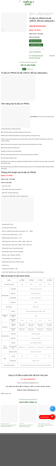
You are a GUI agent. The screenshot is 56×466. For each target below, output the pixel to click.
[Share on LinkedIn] (43, 49)
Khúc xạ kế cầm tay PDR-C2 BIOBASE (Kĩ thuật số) (26, 425)
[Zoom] (3, 30)
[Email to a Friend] (38, 49)
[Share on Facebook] (33, 49)
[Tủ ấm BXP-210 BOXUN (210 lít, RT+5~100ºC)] (46, 413)
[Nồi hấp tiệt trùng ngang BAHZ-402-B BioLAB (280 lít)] (9, 413)
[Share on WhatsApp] (30, 49)
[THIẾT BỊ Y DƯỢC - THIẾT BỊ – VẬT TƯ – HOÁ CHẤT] (28, 3)
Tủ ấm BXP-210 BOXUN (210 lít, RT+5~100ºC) (45, 425)
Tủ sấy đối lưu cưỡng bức (43, 14)
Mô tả (24, 69)
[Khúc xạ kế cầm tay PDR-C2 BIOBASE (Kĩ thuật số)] (28, 413)
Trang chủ (32, 13)
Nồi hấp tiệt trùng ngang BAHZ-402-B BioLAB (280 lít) (8, 425)
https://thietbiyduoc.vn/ (31, 390)
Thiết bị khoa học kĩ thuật (45, 13)
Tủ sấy (31, 14)
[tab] (24, 69)
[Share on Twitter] (35, 49)
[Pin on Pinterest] (41, 49)
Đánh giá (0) (30, 69)
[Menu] (2, 3)
